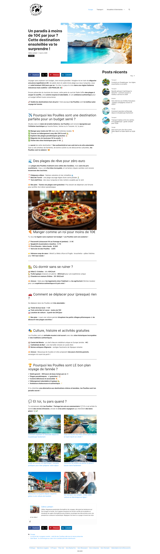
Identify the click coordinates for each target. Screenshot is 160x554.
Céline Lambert (32, 53)
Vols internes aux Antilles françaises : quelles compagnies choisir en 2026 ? (123, 102)
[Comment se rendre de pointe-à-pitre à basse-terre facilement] (80, 452)
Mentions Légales (43, 548)
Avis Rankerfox (71, 548)
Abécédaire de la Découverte (121, 548)
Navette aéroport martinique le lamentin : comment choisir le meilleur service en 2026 (121, 92)
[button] (129, 9)
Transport (100, 9)
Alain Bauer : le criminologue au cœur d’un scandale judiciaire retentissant (52, 538)
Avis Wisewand (82, 548)
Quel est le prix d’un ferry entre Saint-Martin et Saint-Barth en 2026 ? (123, 131)
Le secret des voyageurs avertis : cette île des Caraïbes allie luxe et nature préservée (56, 536)
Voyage (90, 9)
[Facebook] (30, 522)
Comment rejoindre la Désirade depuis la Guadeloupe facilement (122, 112)
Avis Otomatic (105, 548)
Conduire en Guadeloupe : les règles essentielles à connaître (123, 83)
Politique (32, 548)
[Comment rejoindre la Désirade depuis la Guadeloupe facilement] (44, 424)
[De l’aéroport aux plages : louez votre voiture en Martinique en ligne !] (80, 483)
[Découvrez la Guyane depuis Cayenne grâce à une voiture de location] (44, 482)
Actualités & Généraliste (115, 9)
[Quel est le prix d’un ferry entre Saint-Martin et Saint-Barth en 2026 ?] (80, 424)
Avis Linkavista (94, 548)
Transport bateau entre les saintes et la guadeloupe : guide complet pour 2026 (122, 121)
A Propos (54, 548)
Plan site (61, 548)
